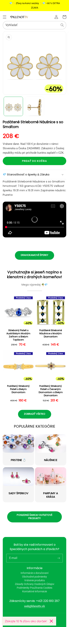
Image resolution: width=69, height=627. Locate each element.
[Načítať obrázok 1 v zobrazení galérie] (13, 106)
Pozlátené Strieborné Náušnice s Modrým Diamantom (50, 333)
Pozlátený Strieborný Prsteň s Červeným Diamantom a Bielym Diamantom (51, 391)
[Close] (51, 621)
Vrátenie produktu (34, 580)
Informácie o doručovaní (34, 572)
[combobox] (34, 25)
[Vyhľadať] (62, 25)
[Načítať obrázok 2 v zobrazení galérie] (34, 106)
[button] (5, 17)
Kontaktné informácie (34, 591)
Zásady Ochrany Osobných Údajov (34, 584)
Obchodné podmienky (34, 576)
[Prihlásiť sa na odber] (58, 558)
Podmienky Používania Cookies (34, 587)
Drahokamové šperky (34, 255)
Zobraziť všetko (34, 414)
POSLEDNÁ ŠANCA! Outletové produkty (34, 516)
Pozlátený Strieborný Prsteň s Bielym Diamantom (18, 389)
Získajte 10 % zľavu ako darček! (26, 621)
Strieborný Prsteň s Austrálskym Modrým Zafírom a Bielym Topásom (18, 335)
